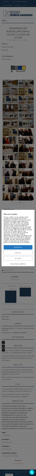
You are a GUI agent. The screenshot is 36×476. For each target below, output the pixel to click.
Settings (18, 258)
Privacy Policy (14, 264)
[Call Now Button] (31, 472)
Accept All (18, 247)
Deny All (18, 253)
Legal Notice (22, 264)
